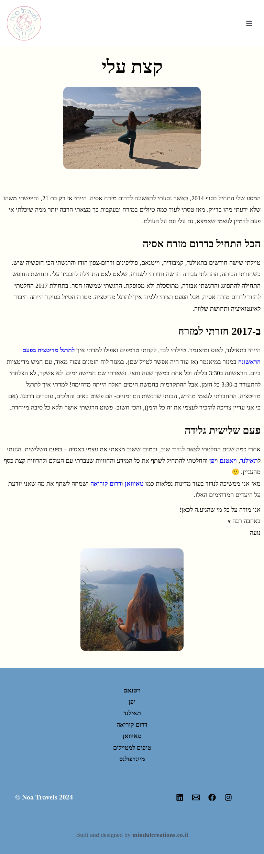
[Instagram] (228, 797)
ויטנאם (132, 690)
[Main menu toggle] (249, 23)
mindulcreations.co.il (160, 834)
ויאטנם (228, 460)
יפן (212, 460)
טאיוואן (134, 483)
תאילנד (249, 460)
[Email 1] (196, 797)
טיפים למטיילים (132, 747)
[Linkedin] (180, 797)
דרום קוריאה (105, 483)
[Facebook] (212, 797)
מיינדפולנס (132, 759)
